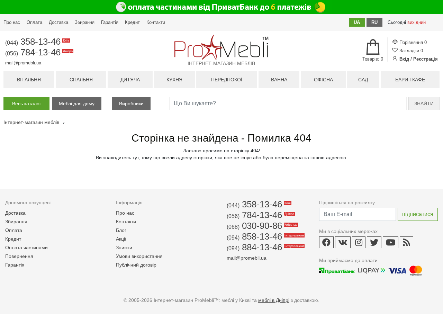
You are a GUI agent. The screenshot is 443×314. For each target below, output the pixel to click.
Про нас (11, 22)
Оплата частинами (26, 247)
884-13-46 (265, 247)
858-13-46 (265, 236)
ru (374, 22)
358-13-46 (36, 41)
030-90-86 (261, 226)
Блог (121, 230)
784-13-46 (38, 52)
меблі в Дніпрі (273, 300)
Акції (121, 239)
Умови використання (139, 256)
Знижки (124, 247)
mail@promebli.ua (23, 62)
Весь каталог (26, 103)
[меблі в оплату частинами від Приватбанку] (221, 7)
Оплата (34, 22)
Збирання (84, 22)
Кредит (132, 22)
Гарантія (109, 22)
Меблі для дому (76, 103)
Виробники (131, 103)
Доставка (58, 22)
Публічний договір (136, 265)
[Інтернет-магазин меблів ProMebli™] (221, 47)
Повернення (19, 256)
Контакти (155, 22)
